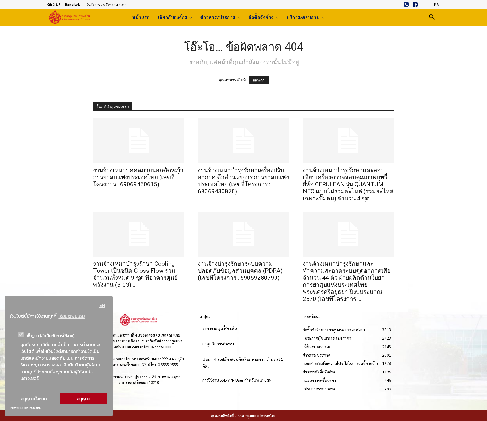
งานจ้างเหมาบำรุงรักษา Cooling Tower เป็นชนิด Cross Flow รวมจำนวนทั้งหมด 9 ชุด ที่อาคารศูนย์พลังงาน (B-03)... (135, 274)
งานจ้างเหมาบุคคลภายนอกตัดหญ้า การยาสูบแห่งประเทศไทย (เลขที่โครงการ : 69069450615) (138, 177)
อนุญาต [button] (83, 399)
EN (102, 305)
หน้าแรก (258, 80)
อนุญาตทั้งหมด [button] (34, 399)
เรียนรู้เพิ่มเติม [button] (71, 316)
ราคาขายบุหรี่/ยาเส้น (219, 328)
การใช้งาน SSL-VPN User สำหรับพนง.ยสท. (237, 379)
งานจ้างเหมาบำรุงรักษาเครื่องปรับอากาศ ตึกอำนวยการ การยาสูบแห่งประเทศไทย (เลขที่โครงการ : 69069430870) (243, 181)
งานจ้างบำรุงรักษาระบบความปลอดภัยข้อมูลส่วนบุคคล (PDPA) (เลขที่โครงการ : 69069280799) (240, 270)
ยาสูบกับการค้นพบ (218, 343)
